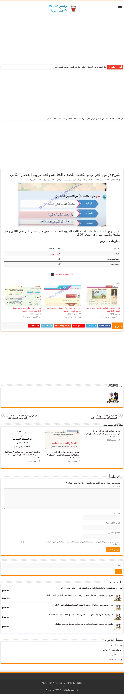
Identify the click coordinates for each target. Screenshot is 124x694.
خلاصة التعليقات (115, 654)
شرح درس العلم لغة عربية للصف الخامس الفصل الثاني (26, 309)
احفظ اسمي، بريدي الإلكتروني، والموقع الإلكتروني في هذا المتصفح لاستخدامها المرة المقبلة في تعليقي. (83, 543)
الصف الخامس (108, 118)
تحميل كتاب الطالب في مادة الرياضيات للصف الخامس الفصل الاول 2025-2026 (102, 434)
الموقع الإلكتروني (113, 532)
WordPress (57, 683)
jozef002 (114, 180)
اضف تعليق (47, 180)
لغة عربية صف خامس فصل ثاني (68, 180)
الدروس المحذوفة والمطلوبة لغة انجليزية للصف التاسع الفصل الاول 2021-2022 (81, 614)
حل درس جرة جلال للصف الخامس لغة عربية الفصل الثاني (22, 415)
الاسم (117, 513)
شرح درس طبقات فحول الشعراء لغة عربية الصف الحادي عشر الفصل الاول (91, 588)
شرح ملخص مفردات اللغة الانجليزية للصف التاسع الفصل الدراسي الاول (84, 605)
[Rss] (64, 686)
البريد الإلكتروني (113, 523)
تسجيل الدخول (116, 645)
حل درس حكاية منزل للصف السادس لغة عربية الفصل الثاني (103, 415)
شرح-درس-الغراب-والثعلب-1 (64, 274)
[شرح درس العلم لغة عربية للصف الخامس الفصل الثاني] (23, 295)
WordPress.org (115, 659)
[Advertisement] (62, 37)
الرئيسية (119, 118)
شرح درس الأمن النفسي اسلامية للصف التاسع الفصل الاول (82, 67)
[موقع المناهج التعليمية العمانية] (62, 7)
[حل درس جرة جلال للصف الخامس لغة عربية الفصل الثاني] (62, 295)
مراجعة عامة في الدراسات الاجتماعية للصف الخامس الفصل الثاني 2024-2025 (22, 455)
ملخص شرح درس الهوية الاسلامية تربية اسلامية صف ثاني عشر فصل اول (83, 624)
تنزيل (52, 274)
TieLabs (78, 683)
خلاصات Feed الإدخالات (112, 650)
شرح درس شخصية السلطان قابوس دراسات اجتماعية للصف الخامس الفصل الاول (79, 595)
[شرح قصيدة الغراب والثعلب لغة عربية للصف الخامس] (102, 295)
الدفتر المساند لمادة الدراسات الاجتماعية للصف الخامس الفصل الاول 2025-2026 (62, 455)
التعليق (116, 487)
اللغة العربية (55, 253)
